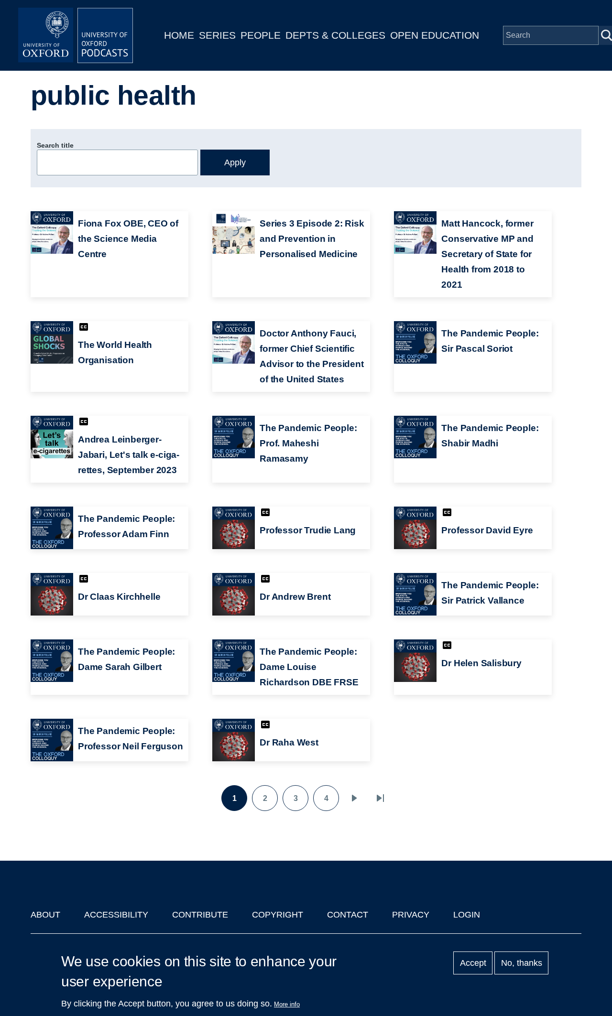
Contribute (200, 914)
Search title (55, 145)
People (260, 35)
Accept (473, 963)
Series (217, 35)
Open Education (434, 35)
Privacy (410, 914)
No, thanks (521, 963)
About (45, 914)
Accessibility (116, 914)
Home (179, 35)
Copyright (277, 914)
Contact (347, 914)
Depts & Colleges (335, 35)
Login (466, 914)
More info (287, 1004)
